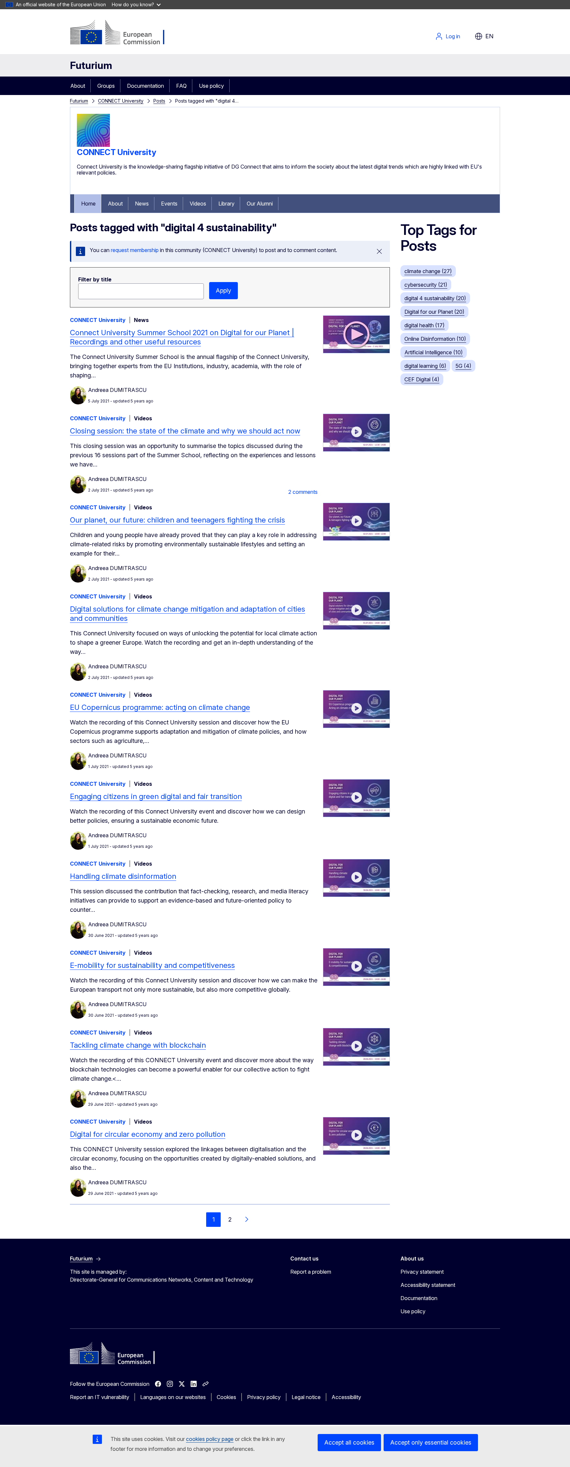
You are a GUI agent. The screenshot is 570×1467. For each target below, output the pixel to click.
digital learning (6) (425, 366)
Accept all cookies (349, 1442)
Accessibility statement (427, 1285)
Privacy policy (264, 1397)
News (142, 203)
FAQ (181, 85)
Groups (106, 85)
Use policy (211, 85)
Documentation (145, 85)
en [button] (489, 36)
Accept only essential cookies (430, 1442)
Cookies (226, 1397)
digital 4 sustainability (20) (435, 298)
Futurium (91, 65)
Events (169, 203)
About (77, 85)
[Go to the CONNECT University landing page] (93, 145)
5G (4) (463, 366)
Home (88, 203)
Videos (198, 203)
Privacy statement (422, 1271)
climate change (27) (428, 271)
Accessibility (346, 1397)
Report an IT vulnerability (99, 1397)
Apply (223, 290)
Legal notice (306, 1397)
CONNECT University (120, 101)
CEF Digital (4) (421, 379)
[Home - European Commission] (123, 33)
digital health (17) (424, 325)
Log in (453, 36)
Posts (159, 101)
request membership (135, 250)
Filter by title (94, 279)
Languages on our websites (173, 1397)
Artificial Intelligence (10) (433, 352)
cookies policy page (210, 1439)
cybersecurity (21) (425, 284)
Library (226, 203)
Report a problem (310, 1271)
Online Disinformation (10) (435, 338)
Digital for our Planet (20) (434, 311)
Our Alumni (260, 203)
